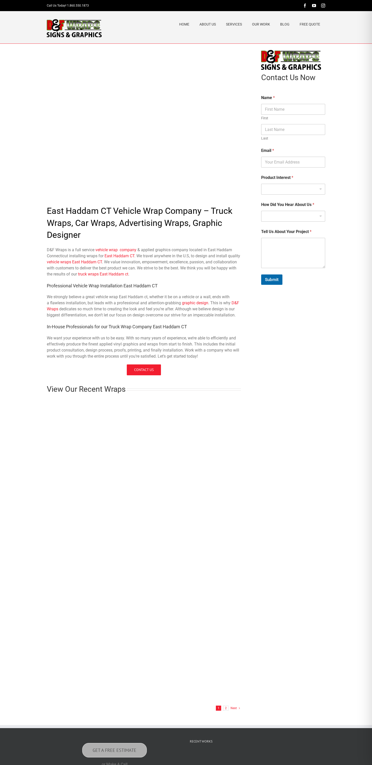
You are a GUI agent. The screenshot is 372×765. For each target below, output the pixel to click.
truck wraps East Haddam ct (103, 274)
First (264, 118)
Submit (272, 279)
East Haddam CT (119, 255)
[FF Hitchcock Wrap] (184, 633)
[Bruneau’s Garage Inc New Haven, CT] (184, 405)
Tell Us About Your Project (286, 231)
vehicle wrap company (115, 249)
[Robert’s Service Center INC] (184, 481)
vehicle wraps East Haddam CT (74, 262)
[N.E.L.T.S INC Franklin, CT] (184, 557)
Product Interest (277, 177)
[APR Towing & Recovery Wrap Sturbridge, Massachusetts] (85, 557)
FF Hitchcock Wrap (165, 693)
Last (264, 138)
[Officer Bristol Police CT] (294, 757)
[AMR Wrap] (213, 757)
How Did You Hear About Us (287, 204)
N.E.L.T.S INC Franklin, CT (172, 617)
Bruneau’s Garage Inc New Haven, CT (184, 465)
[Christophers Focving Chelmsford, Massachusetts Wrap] (85, 405)
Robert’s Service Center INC (174, 541)
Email (267, 150)
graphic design (195, 302)
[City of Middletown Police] (310, 757)
